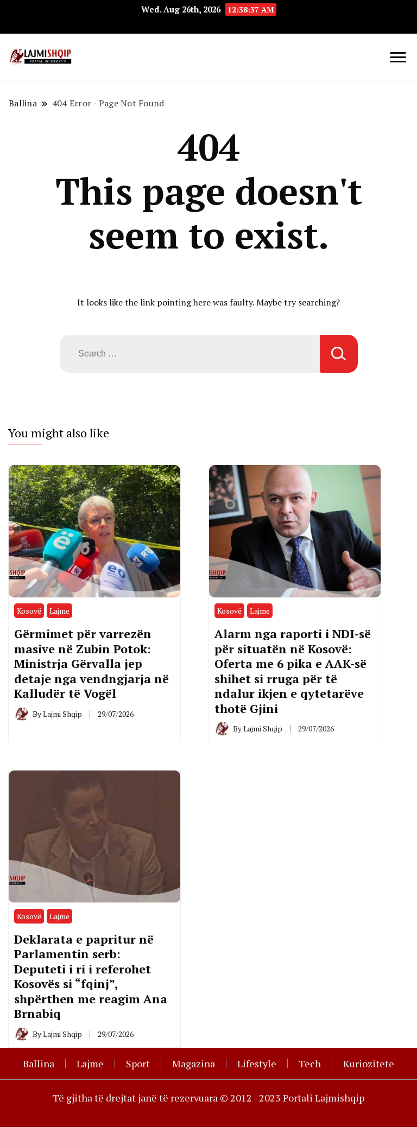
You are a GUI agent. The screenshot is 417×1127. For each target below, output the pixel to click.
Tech (310, 1063)
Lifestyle (256, 1063)
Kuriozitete (368, 1063)
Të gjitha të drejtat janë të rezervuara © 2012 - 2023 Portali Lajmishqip (208, 1097)
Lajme (59, 611)
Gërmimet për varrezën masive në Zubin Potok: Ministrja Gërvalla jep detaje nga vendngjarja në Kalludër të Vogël (91, 663)
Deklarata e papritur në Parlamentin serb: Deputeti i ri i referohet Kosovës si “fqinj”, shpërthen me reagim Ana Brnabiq (90, 976)
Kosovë (29, 611)
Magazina (193, 1063)
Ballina (38, 1063)
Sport (138, 1063)
